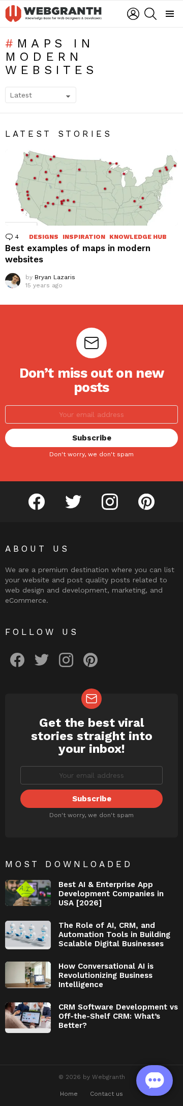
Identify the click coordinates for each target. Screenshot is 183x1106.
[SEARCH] (150, 14)
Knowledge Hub (138, 236)
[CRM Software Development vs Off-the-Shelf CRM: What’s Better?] (28, 1017)
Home (69, 1093)
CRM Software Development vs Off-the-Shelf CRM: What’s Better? (118, 1016)
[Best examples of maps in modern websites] (91, 188)
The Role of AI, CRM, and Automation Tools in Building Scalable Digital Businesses (114, 934)
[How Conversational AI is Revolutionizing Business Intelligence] (28, 975)
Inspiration (84, 236)
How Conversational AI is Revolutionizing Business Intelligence (106, 975)
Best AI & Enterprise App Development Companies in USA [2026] (111, 893)
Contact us (106, 1093)
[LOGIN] (133, 14)
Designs (43, 236)
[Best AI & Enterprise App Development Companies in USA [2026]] (28, 893)
